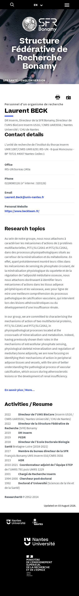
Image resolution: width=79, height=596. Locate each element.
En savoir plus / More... (20, 390)
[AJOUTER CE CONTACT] (68, 97)
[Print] (58, 97)
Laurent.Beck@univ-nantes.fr (24, 197)
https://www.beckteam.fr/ (22, 211)
